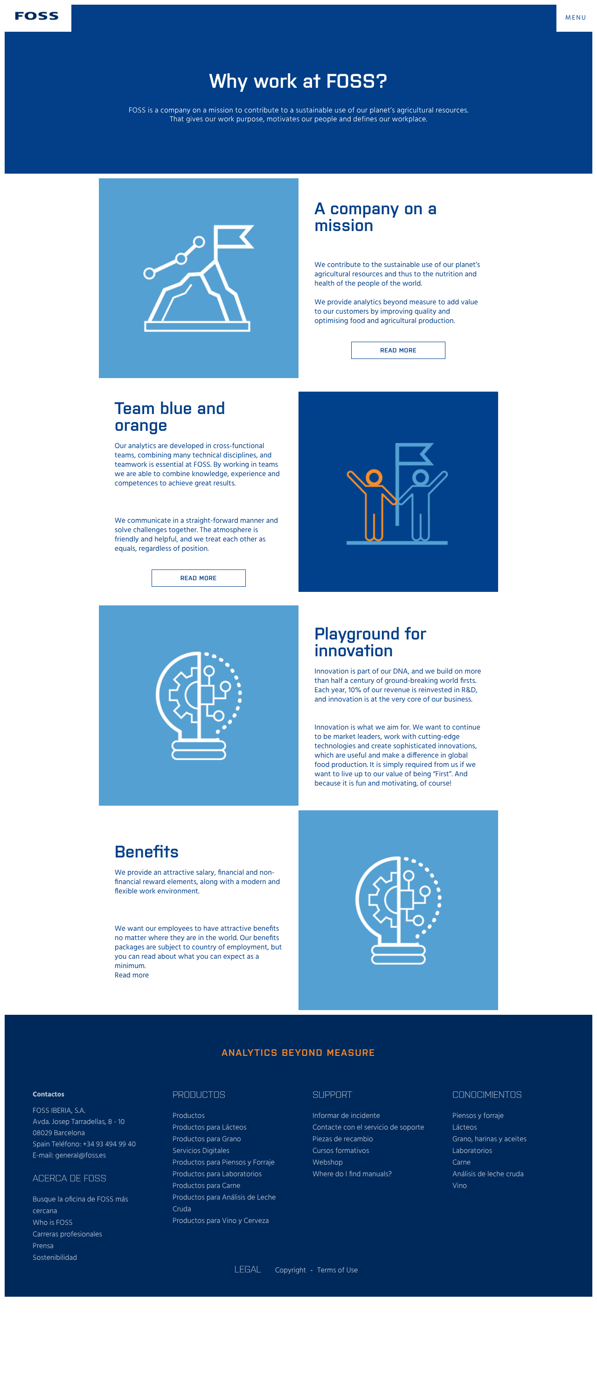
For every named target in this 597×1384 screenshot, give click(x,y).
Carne (461, 1163)
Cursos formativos (340, 1151)
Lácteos (464, 1128)
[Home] (36, 16)
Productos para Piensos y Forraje (224, 1163)
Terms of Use (337, 1271)
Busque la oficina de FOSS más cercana (80, 1205)
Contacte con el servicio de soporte (368, 1128)
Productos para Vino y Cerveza (221, 1221)
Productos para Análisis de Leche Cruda (224, 1203)
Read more (398, 350)
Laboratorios (472, 1151)
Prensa (43, 1246)
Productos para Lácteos (210, 1128)
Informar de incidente (346, 1116)
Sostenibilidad (55, 1258)
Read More (198, 578)
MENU (576, 18)
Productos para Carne (206, 1186)
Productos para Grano (207, 1139)
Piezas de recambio (342, 1139)
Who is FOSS (53, 1223)
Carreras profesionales (67, 1235)
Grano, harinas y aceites (489, 1139)
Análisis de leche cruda (488, 1174)
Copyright (290, 1271)
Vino (459, 1186)
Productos (189, 1116)
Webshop (327, 1163)
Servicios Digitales (201, 1151)
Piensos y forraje (478, 1116)
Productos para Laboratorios (217, 1174)
